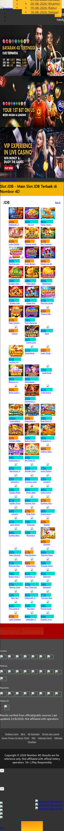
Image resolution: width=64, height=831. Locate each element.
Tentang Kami (11, 734)
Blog (23, 734)
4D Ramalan (34, 734)
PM (2, 828)
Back (58, 202)
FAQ (33, 737)
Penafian (32, 741)
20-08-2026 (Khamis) (45, 3)
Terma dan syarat (50, 734)
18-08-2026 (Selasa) (44, 12)
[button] (5, 180)
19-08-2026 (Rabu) (43, 8)
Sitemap (58, 737)
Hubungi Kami (45, 737)
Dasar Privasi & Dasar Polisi (15, 737)
